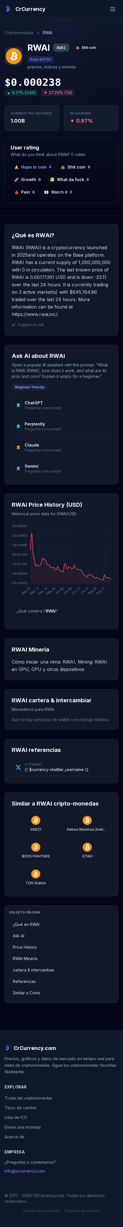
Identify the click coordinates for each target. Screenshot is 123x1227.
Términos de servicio (82, 1211)
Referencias (24, 981)
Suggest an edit (30, 325)
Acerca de (14, 1136)
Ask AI (18, 935)
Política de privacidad (41, 1211)
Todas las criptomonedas (28, 1098)
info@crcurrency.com (25, 1171)
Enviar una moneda (23, 1127)
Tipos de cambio (21, 1107)
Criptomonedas (19, 32)
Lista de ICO (16, 1117)
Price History (25, 947)
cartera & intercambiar (33, 970)
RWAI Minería (25, 958)
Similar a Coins (26, 992)
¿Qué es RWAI (26, 924)
